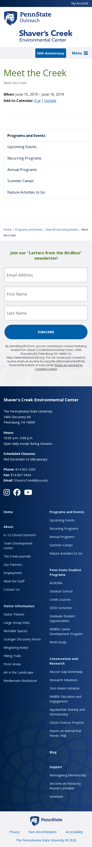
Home (7, 229)
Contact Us (12, 589)
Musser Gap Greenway (66, 672)
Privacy (14, 832)
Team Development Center (18, 545)
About (8, 527)
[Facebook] (17, 492)
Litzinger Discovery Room (22, 639)
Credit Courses (60, 599)
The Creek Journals (17, 556)
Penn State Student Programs (65, 572)
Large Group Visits (17, 622)
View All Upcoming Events (62, 229)
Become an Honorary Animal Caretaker (65, 785)
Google (50, 100)
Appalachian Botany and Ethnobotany (67, 711)
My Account (79, 3)
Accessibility (74, 832)
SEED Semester (61, 608)
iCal (37, 100)
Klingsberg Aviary (16, 647)
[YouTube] (28, 492)
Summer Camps (20, 180)
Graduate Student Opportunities (62, 618)
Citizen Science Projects (67, 722)
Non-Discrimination (43, 832)
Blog (53, 752)
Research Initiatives (63, 680)
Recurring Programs (24, 158)
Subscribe (46, 332)
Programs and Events (26, 135)
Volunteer (56, 796)
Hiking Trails (12, 656)
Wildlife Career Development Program (66, 631)
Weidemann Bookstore (20, 680)
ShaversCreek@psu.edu (31, 480)
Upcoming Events (22, 146)
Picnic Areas (12, 664)
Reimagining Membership (68, 775)
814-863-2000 (25, 469)
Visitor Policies (14, 614)
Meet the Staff (14, 581)
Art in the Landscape (18, 672)
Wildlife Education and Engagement (65, 698)
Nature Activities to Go (26, 192)
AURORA (56, 583)
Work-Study (58, 642)
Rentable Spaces (15, 631)
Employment (13, 573)
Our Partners (13, 564)
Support (56, 767)
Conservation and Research (64, 661)
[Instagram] (7, 492)
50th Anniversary (50, 53)
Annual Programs (22, 169)
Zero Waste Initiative (64, 688)
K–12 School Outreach (20, 535)
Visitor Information (19, 606)
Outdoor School (61, 591)
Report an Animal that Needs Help (65, 733)
